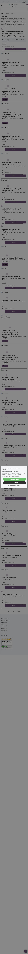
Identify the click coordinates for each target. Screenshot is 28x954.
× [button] (25, 467)
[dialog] (14, 477)
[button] (14, 485)
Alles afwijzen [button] (14, 482)
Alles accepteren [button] (14, 479)
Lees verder (22, 476)
